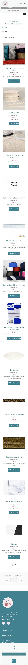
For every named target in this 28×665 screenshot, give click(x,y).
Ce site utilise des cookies (13, 654)
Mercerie (15, 24)
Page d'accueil (8, 24)
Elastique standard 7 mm (14, 240)
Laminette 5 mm (14, 113)
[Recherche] (25, 3)
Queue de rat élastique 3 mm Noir (14, 198)
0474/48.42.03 (8, 617)
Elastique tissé (14, 370)
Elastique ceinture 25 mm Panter (14, 414)
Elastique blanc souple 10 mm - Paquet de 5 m (14, 328)
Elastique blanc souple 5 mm (14, 155)
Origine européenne (9, 37)
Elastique (14, 544)
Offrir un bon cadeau (8, 642)
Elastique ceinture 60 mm (14, 457)
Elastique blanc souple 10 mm (14, 501)
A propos (5, 638)
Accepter (14, 660)
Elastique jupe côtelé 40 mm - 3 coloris (14, 69)
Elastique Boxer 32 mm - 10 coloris (14, 285)
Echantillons (6, 640)
